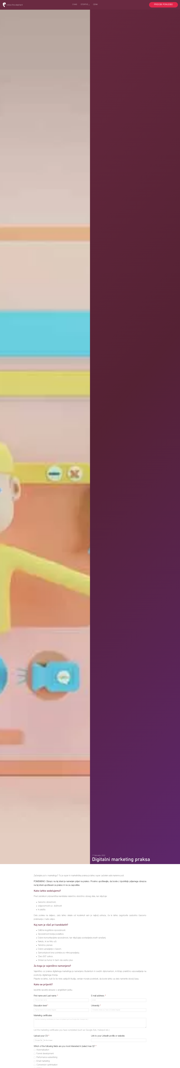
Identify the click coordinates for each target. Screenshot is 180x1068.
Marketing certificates (43, 1016)
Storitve (84, 5)
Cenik (95, 5)
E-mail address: (98, 996)
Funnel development (45, 1054)
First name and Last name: (46, 996)
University (96, 1006)
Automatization (42, 1050)
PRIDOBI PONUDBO (163, 5)
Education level (41, 1006)
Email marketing (43, 1061)
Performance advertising (46, 1057)
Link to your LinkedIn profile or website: (108, 1036)
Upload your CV (41, 1036)
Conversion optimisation (47, 1065)
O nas (74, 5)
